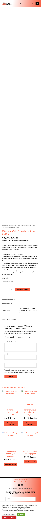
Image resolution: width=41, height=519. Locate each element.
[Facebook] (19, 485)
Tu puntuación (10, 337)
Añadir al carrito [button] (10, 464)
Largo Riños (5, 278)
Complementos (10, 225)
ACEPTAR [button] (21, 514)
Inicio (3, 225)
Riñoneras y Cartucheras (23, 225)
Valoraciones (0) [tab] (7, 303)
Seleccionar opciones (11, 423)
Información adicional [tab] (8, 299)
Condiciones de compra (20, 479)
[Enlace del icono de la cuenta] (33, 3)
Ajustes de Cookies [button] (9, 514)
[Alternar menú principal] (20, 3)
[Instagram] (22, 485)
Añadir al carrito (22, 289)
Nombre (7, 354)
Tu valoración (10, 341)
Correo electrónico (10, 362)
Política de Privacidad (20, 482)
